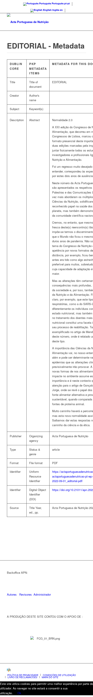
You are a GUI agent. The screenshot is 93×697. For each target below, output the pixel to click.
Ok (19, 693)
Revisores (25, 594)
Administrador (42, 594)
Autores (12, 594)
